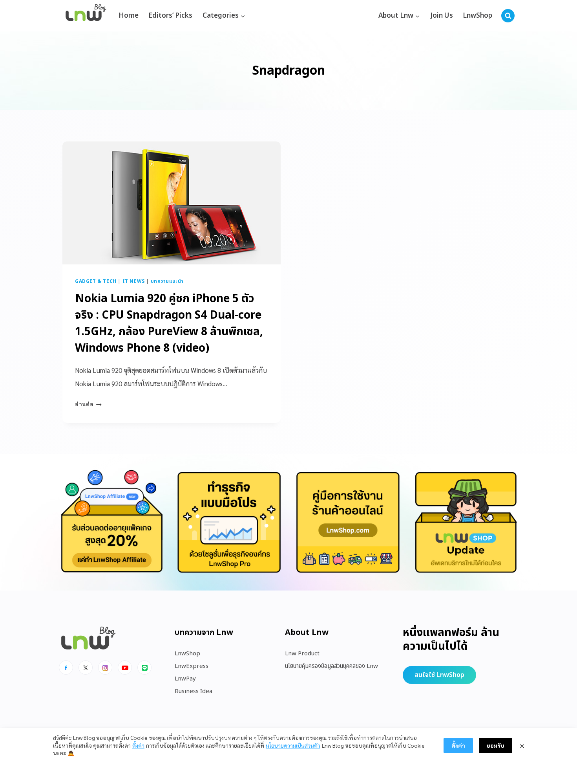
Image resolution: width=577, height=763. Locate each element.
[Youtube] (125, 667)
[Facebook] (66, 667)
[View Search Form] (508, 15)
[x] (86, 667)
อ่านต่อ (88, 403)
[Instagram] (105, 667)
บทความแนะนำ (167, 281)
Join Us (441, 16)
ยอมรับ (495, 745)
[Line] (144, 667)
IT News (133, 281)
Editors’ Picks (170, 16)
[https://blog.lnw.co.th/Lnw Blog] (86, 16)
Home (129, 16)
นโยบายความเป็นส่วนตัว (293, 745)
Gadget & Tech (96, 281)
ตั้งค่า (138, 745)
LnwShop (477, 16)
